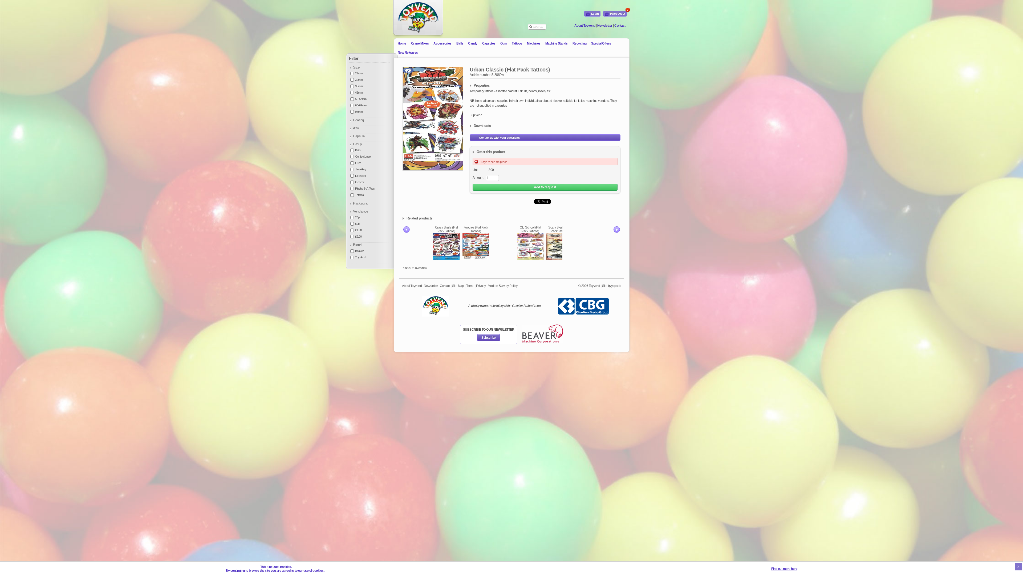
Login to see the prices (494, 161)
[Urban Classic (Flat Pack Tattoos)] (433, 118)
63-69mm (361, 105)
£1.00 (358, 230)
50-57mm (361, 99)
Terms (470, 286)
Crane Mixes (420, 43)
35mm (359, 86)
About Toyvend (584, 25)
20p (357, 217)
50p (357, 223)
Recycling (580, 43)
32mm (359, 79)
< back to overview (415, 268)
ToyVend (360, 257)
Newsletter (604, 25)
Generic (360, 182)
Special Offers (601, 43)
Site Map (458, 286)
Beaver (359, 251)
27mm (359, 73)
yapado (616, 286)
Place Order (618, 13)
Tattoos (517, 43)
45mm (359, 92)
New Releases (408, 52)
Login (595, 13)
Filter (353, 58)
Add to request (545, 187)
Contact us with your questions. (499, 137)
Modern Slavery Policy (503, 286)
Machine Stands (556, 43)
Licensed (360, 175)
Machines (534, 43)
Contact (620, 25)
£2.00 (358, 236)
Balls (460, 43)
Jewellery (360, 169)
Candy (472, 43)
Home (402, 43)
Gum (503, 43)
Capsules (489, 43)
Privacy (481, 286)
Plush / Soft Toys (365, 188)
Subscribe (488, 337)
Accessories (442, 43)
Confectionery (363, 156)
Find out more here (784, 569)
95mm (359, 111)
